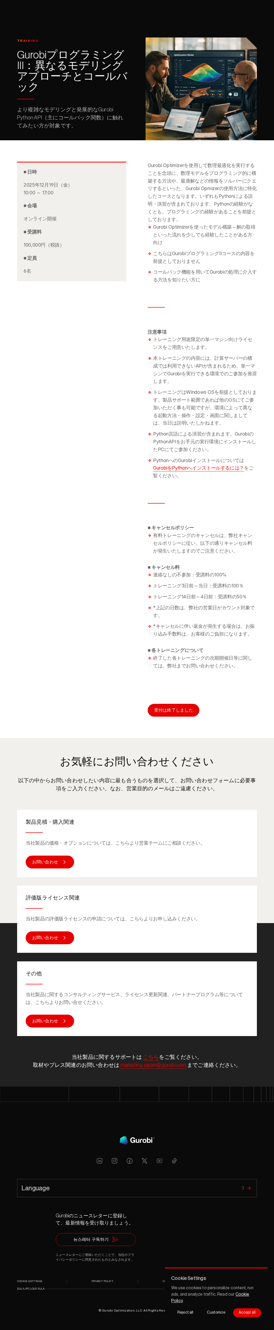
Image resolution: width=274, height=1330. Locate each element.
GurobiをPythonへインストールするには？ (198, 468)
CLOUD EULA (36, 1288)
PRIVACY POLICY (102, 1281)
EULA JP (22, 1288)
